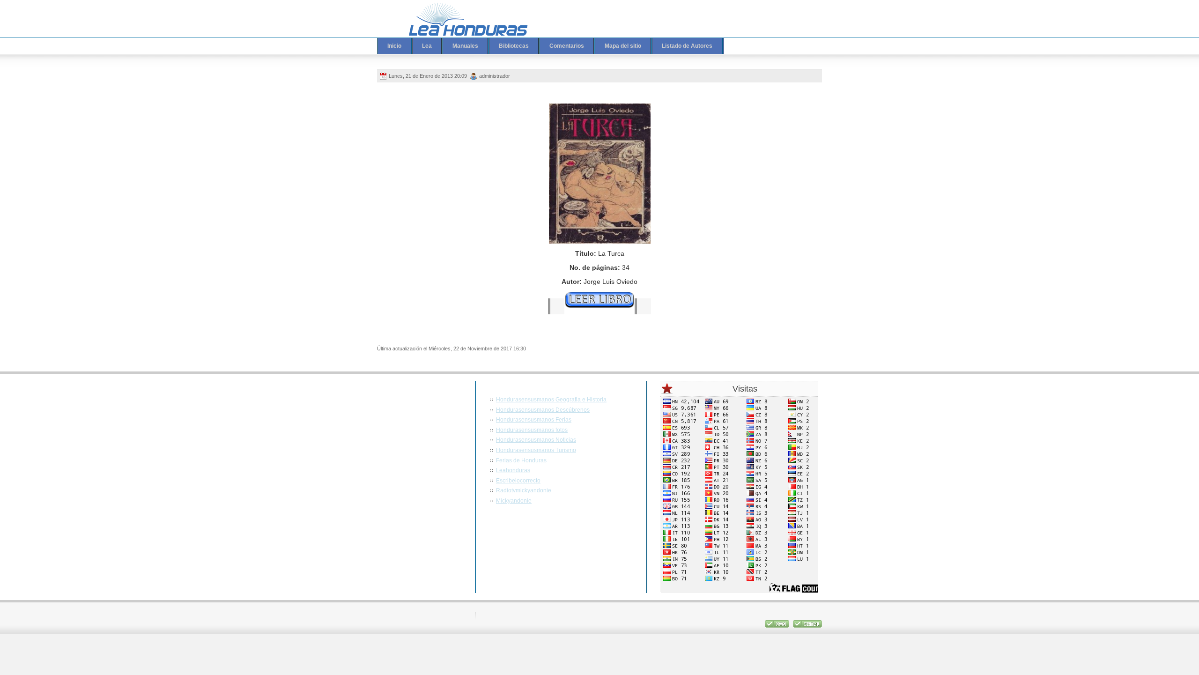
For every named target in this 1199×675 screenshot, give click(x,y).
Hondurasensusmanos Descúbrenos (543, 410)
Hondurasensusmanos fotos (532, 430)
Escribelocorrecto (518, 480)
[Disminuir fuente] (785, 12)
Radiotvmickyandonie (523, 490)
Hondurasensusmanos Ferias (533, 419)
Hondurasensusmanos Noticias (536, 440)
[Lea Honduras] (461, 18)
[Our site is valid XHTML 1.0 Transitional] (807, 626)
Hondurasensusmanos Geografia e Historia (551, 399)
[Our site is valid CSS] (778, 626)
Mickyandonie (514, 500)
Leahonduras (513, 470)
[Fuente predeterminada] (776, 12)
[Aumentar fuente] (767, 12)
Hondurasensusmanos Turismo (536, 450)
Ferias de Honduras (521, 460)
